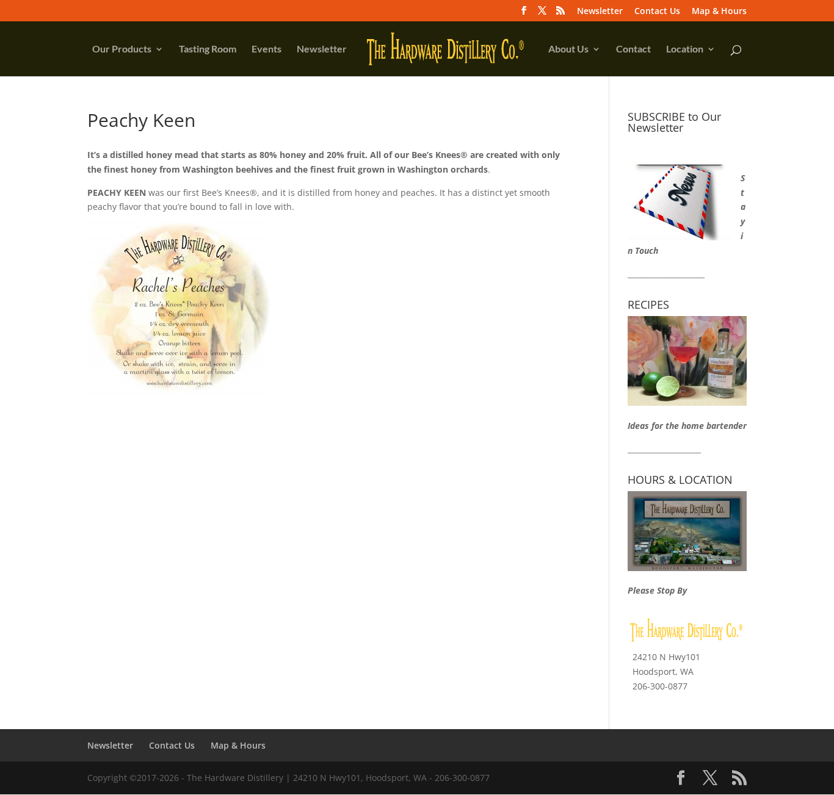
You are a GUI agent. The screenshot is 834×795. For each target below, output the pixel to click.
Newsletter (600, 11)
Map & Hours (719, 11)
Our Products (121, 49)
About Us (568, 49)
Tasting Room (207, 49)
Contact (633, 49)
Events (266, 49)
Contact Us (657, 11)
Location (684, 49)
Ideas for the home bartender (687, 425)
